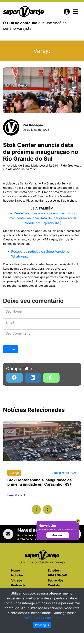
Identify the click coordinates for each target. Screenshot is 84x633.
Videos (16, 580)
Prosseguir (42, 625)
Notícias (17, 575)
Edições (54, 570)
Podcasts (18, 585)
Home (15, 570)
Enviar (10, 349)
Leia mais (14, 495)
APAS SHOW (57, 575)
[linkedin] (33, 378)
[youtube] (51, 378)
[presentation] (36, 509)
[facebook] (14, 378)
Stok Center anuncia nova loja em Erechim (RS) (42, 213)
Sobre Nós (55, 580)
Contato (54, 585)
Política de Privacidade (41, 618)
